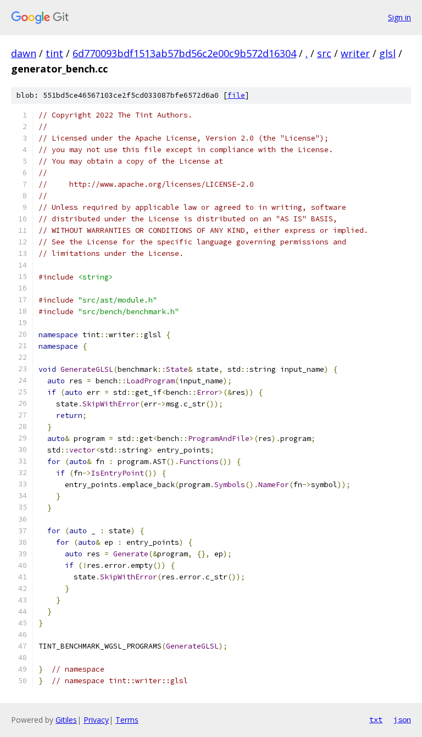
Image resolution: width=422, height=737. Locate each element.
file (236, 95)
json (402, 719)
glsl (387, 53)
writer (355, 53)
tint (54, 53)
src (324, 53)
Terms (126, 719)
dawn (23, 53)
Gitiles (66, 719)
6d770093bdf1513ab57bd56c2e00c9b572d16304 (184, 53)
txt (375, 719)
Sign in (399, 17)
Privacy (96, 719)
